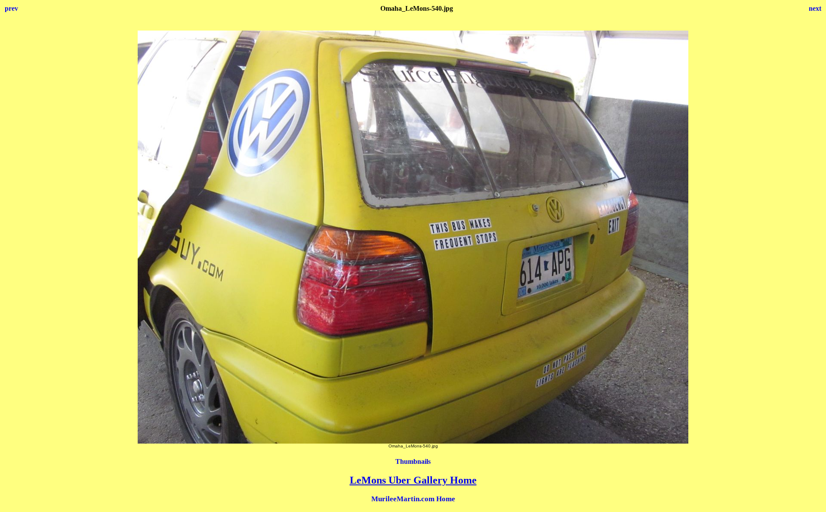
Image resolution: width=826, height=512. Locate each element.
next (815, 8)
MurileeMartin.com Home (413, 499)
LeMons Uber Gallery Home (413, 480)
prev (11, 8)
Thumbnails (413, 461)
